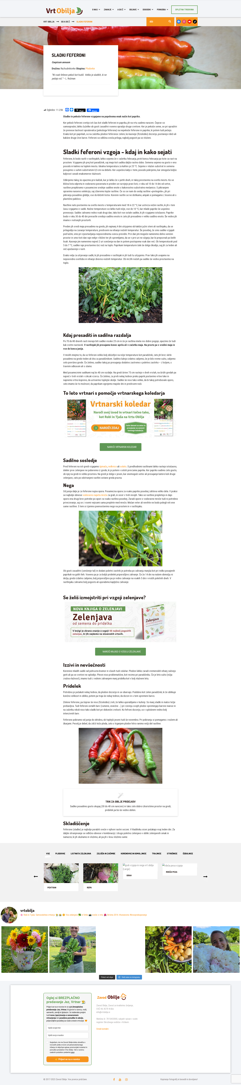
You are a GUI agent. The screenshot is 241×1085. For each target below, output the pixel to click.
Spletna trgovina (184, 9)
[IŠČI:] (160, 21)
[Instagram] (184, 21)
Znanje (107, 9)
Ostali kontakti (102, 1029)
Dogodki (147, 9)
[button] (35, 876)
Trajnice (156, 853)
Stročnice (172, 853)
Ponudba (161, 9)
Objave (133, 9)
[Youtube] (189, 21)
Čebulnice (188, 853)
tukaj (72, 1052)
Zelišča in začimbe (106, 853)
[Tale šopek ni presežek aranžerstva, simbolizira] (24, 949)
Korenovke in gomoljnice (133, 853)
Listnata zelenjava (81, 853)
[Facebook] (178, 21)
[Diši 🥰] (216, 949)
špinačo (103, 466)
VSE (48, 853)
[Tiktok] (195, 21)
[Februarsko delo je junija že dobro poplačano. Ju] (168, 949)
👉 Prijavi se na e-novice (67, 1059)
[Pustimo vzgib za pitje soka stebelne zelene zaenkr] (72, 949)
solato (123, 466)
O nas (95, 9)
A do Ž (120, 9)
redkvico (112, 466)
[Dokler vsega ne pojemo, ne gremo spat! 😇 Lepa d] (120, 949)
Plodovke (90, 68)
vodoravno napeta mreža (95, 495)
